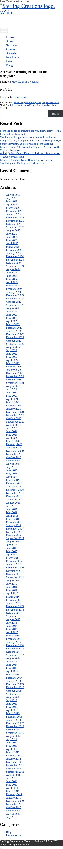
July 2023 (11, 311)
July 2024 (11, 272)
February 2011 (14, 794)
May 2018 (11, 512)
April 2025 (12, 243)
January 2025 (13, 253)
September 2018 (15, 499)
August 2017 (13, 541)
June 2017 (11, 548)
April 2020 (12, 437)
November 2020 (15, 415)
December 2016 (15, 567)
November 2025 (15, 220)
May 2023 (11, 317)
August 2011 (13, 774)
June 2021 (11, 392)
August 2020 (13, 424)
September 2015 (15, 616)
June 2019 (11, 470)
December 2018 (15, 489)
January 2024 (13, 292)
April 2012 (12, 749)
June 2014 (11, 664)
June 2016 (11, 586)
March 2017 (13, 557)
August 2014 (13, 658)
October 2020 (13, 418)
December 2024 (15, 256)
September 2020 (15, 421)
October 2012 (13, 729)
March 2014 (13, 674)
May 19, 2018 (19, 81)
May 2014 (11, 668)
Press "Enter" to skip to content (15, 1)
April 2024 (12, 282)
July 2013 (11, 700)
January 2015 (13, 642)
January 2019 (13, 486)
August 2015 (13, 619)
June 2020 (11, 431)
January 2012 (13, 758)
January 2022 (13, 369)
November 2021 (15, 376)
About (10, 41)
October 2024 (13, 262)
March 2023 (13, 324)
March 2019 (13, 480)
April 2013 (12, 710)
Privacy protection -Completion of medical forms (33, 105)
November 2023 (15, 298)
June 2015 (11, 625)
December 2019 (15, 450)
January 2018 (13, 525)
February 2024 (14, 288)
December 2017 (15, 528)
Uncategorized (20, 97)
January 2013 (13, 719)
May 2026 (11, 201)
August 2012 (13, 736)
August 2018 (13, 502)
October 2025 (13, 223)
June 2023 (11, 314)
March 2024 (13, 285)
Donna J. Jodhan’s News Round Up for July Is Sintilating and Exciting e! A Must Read (26, 161)
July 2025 (11, 233)
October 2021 (13, 379)
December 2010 (15, 800)
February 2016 (14, 599)
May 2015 (11, 629)
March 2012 (13, 752)
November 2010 (15, 804)
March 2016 (13, 596)
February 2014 (14, 677)
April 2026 (12, 204)
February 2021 (14, 405)
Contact (11, 49)
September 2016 (15, 577)
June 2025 (11, 236)
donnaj (35, 81)
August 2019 (13, 463)
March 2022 (13, 363)
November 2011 (15, 765)
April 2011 (12, 787)
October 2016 (13, 574)
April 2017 (12, 554)
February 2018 (14, 522)
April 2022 (12, 360)
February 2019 (14, 483)
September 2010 (15, 810)
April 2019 (12, 476)
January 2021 (13, 408)
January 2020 (13, 447)
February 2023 (14, 327)
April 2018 (12, 515)
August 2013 (13, 697)
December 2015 (15, 606)
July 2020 (11, 428)
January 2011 (13, 797)
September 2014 (15, 655)
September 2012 (15, 732)
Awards (11, 53)
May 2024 (11, 279)
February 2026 (14, 211)
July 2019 (11, 467)
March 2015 (13, 635)
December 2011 (15, 761)
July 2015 (11, 622)
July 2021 (11, 389)
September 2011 (15, 771)
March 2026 (13, 207)
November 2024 (15, 259)
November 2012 (15, 726)
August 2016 (13, 580)
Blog (9, 65)
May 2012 (11, 745)
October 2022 (13, 340)
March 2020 (13, 441)
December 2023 (15, 295)
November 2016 (15, 570)
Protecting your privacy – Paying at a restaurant (36, 102)
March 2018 (13, 518)
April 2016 (12, 593)
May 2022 (11, 356)
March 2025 (13, 246)
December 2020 (15, 411)
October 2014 (13, 651)
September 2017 (15, 538)
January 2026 (13, 214)
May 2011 (11, 784)
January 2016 (13, 603)
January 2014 (13, 680)
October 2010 (13, 807)
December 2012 (15, 723)
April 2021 (12, 399)
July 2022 (11, 350)
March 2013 (13, 713)
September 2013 (15, 693)
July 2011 (11, 778)
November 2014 (15, 648)
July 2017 (11, 544)
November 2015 (15, 609)
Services (12, 45)
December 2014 (15, 645)
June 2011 (11, 781)
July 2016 (11, 583)
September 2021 (15, 382)
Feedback (12, 57)
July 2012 (11, 739)
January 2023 (13, 330)
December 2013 (15, 684)
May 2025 (11, 240)
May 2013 (11, 706)
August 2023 (13, 308)
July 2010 (11, 817)
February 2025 (14, 249)
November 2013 (15, 687)
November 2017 (15, 531)
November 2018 (15, 492)
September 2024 (15, 266)
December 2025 (15, 217)
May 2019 (11, 473)
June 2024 (11, 275)
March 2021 (13, 402)
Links (10, 61)
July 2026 (11, 198)
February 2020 (14, 444)
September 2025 (15, 227)
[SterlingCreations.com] (31, 12)
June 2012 (11, 742)
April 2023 (12, 321)
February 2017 (14, 561)
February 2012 (14, 755)
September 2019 (15, 460)
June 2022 (11, 353)
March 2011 (12, 791)
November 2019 (15, 454)
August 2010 (13, 813)
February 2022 (14, 366)
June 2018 (11, 509)
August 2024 (13, 269)
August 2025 (13, 230)
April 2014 (12, 671)
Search (3, 108)
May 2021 (11, 395)
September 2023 (15, 305)
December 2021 (15, 373)
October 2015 (13, 612)
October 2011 (13, 768)
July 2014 (11, 661)
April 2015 (12, 632)
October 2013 (13, 690)
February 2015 (14, 638)
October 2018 (13, 496)
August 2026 (13, 194)
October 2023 (13, 301)
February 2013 (14, 716)
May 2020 (11, 434)
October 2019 (13, 457)
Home (10, 37)
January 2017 (13, 564)
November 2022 (15, 337)
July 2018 (11, 505)
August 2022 (13, 347)
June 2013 (11, 703)
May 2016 (11, 590)
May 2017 (11, 551)
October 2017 (13, 535)
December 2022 (15, 334)
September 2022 (15, 343)
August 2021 (13, 386)
